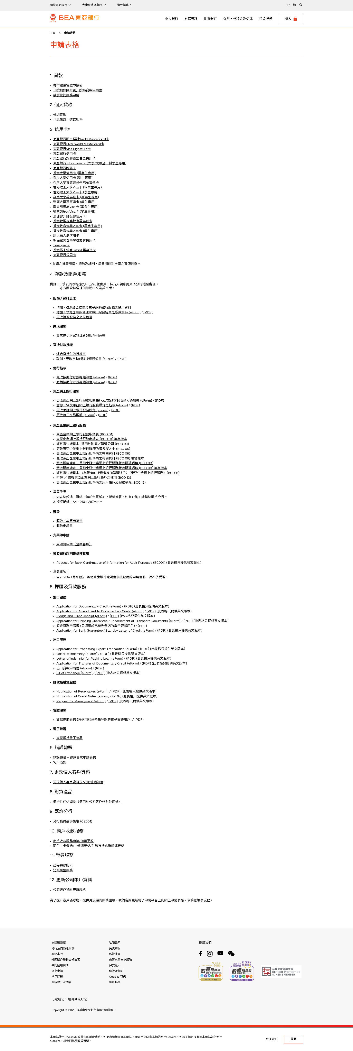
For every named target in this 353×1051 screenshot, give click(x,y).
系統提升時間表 (61, 982)
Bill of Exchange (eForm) (74, 673)
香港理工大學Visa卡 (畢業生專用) (77, 187)
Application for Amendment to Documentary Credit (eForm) (100, 611)
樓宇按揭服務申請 (66, 95)
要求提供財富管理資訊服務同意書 (80, 335)
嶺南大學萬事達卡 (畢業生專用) (76, 197)
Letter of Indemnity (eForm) (76, 654)
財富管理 (191, 19)
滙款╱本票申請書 (69, 521)
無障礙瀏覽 (58, 942)
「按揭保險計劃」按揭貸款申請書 (77, 90)
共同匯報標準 (60, 965)
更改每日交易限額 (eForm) (75, 415)
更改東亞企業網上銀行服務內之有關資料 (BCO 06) (93, 453)
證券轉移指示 (63, 865)
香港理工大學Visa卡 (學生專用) (75, 192)
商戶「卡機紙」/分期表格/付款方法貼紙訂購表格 (88, 846)
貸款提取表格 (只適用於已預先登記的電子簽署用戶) (94, 720)
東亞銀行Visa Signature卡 (72, 149)
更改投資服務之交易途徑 (74, 317)
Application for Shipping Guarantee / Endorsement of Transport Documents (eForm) (118, 621)
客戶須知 (59, 762)
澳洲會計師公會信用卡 (69, 216)
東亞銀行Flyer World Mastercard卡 (78, 144)
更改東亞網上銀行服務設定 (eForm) (82, 410)
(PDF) (148, 312)
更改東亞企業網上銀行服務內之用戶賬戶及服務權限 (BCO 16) (101, 482)
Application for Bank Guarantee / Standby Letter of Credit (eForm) (105, 630)
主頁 (53, 33)
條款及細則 (116, 971)
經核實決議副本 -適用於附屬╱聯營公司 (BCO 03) (92, 444)
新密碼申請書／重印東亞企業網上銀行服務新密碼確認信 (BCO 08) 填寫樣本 (111, 468)
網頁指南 (115, 982)
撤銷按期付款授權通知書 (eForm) (80, 382)
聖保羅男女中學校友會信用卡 (74, 240)
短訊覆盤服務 (63, 870)
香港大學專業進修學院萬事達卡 (76, 183)
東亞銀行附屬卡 (64, 168)
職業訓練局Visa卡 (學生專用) (74, 211)
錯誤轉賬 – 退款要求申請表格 (74, 758)
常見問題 (57, 976)
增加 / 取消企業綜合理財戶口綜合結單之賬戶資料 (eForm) (98, 312)
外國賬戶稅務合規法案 (65, 959)
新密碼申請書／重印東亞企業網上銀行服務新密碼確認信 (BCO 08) (104, 463)
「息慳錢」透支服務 (68, 119)
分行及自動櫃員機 (62, 948)
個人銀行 (171, 19)
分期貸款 (59, 115)
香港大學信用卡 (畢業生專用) (74, 173)
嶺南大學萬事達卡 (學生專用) (74, 202)
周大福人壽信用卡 (66, 236)
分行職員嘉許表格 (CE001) (72, 821)
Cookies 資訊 (117, 976)
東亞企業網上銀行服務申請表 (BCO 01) (84, 434)
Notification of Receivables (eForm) (82, 691)
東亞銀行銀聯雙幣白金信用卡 (74, 158)
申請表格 (70, 33)
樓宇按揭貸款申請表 (68, 85)
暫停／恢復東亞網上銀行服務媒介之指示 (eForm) (92, 405)
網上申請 (57, 971)
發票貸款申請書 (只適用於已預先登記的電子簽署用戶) (95, 626)
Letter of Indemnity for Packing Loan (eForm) (89, 658)
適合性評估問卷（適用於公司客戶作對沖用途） (87, 802)
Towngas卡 (61, 245)
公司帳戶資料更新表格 (69, 890)
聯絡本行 (57, 954)
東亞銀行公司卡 (64, 255)
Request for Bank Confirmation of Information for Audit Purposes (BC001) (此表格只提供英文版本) (128, 563)
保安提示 (115, 965)
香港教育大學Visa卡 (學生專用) (75, 231)
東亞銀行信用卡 (64, 154)
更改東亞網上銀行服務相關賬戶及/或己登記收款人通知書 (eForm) (104, 400)
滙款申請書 (64, 526)
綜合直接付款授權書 (71, 354)
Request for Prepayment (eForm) (81, 701)
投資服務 (265, 19)
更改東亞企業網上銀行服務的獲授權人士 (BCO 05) (93, 449)
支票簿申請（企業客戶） (74, 544)
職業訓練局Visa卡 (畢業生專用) (75, 207)
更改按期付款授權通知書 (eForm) (80, 377)
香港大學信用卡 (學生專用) (72, 178)
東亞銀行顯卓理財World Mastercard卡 (81, 139)
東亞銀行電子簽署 (69, 738)
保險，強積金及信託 (238, 19)
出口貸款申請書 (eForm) (74, 668)
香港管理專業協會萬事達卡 (72, 221)
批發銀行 (210, 19)
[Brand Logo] (74, 19)
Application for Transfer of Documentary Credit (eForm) (97, 663)
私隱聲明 (115, 942)
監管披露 (115, 954)
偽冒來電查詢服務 (120, 959)
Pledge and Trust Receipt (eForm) (81, 616)
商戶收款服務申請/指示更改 (73, 841)
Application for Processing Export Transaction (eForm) (96, 649)
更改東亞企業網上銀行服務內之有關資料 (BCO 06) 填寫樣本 (100, 458)
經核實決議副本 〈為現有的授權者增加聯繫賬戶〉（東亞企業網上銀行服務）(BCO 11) (117, 473)
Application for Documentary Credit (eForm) (88, 606)
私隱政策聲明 (80, 1041)
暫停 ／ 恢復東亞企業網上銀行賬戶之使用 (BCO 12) (93, 478)
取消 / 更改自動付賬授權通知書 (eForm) (85, 359)
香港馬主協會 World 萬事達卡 (74, 250)
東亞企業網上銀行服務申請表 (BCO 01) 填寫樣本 (91, 439)
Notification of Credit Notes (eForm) (82, 696)
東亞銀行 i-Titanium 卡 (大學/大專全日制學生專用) (89, 163)
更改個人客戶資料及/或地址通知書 (78, 782)
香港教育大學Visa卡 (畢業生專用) (77, 226)
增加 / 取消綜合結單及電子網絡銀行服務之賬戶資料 (93, 307)
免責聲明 (115, 948)
